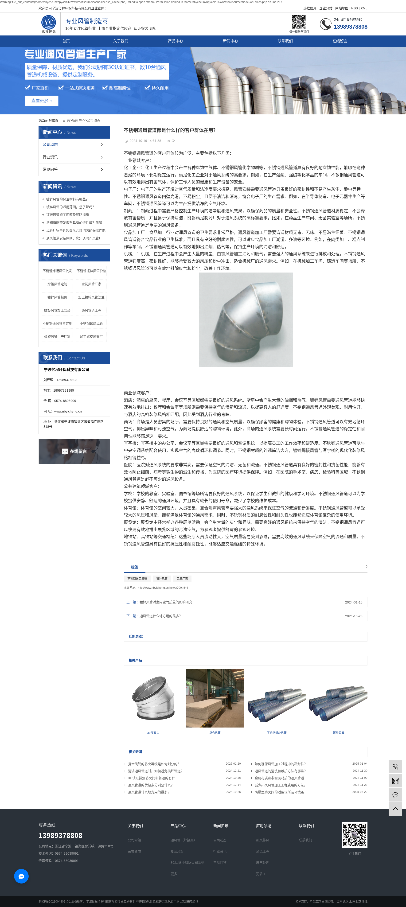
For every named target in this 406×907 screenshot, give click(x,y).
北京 (358, 901)
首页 (66, 41)
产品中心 (175, 41)
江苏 (339, 901)
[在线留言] (395, 795)
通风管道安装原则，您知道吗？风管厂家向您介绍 (76, 238)
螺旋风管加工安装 (57, 310)
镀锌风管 (162, 578)
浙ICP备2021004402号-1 (55, 901)
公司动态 (93, 120)
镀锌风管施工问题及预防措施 (67, 215)
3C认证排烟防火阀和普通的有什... (152, 778)
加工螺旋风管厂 (91, 337)
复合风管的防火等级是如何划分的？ (154, 764)
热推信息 (310, 8)
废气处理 (262, 862)
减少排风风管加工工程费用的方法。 (280, 785)
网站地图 (342, 8)
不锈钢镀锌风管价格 (91, 271)
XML (364, 8)
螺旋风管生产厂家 (57, 337)
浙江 (364, 901)
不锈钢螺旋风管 (91, 323)
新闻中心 (230, 41)
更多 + (175, 874)
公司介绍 (134, 840)
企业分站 (325, 8)
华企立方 (315, 901)
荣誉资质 (134, 851)
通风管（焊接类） (184, 840)
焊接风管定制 (57, 284)
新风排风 (262, 840)
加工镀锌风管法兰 (91, 297)
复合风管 (177, 851)
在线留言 (339, 41)
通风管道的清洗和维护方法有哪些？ (280, 771)
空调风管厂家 (91, 284)
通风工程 (262, 851)
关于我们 (120, 41)
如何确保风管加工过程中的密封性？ (280, 764)
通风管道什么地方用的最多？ (161, 616)
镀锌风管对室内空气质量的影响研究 (166, 602)
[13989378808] (395, 766)
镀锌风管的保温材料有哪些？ (67, 199)
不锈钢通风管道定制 (57, 323)
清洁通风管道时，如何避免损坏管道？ (155, 771)
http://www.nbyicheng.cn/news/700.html (163, 587)
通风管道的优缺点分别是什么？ (150, 785)
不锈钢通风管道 (137, 578)
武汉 (346, 901)
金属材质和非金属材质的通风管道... (280, 778)
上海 (352, 901)
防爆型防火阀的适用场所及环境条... (280, 792)
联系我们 (285, 41)
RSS (354, 8)
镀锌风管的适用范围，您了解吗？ (70, 207)
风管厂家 (182, 578)
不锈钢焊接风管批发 (57, 271)
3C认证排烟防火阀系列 (187, 862)
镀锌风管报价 (57, 297)
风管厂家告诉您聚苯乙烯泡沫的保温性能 (75, 230)
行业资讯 (50, 157)
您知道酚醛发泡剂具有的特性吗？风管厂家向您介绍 (76, 223)
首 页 (66, 120)
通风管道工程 (91, 310)
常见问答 (50, 169)
